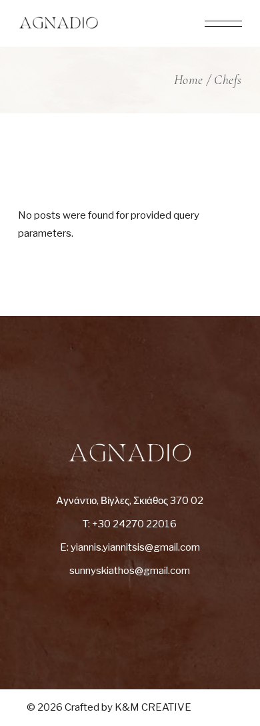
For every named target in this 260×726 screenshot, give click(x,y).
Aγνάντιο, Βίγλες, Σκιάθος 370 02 (129, 501)
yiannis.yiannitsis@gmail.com (135, 547)
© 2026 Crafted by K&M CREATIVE (109, 707)
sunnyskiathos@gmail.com (129, 571)
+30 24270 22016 (134, 524)
